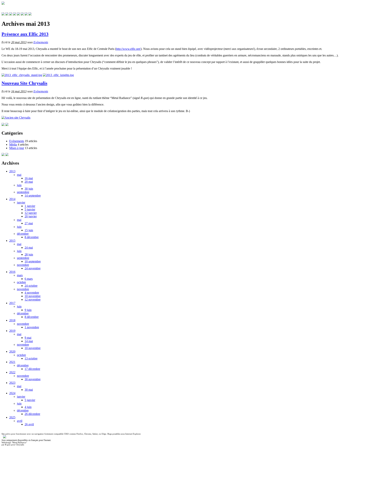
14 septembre (33, 195)
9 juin (28, 310)
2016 (12, 271)
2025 (12, 417)
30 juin (29, 188)
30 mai (29, 389)
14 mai (29, 341)
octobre (21, 282)
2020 (12, 351)
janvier (21, 202)
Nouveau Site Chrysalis (24, 83)
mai (19, 174)
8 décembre (32, 237)
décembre (23, 233)
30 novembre (33, 379)
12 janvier (31, 213)
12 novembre (33, 299)
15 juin (29, 230)
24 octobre (31, 285)
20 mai (29, 181)
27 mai (29, 223)
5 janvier (30, 209)
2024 (12, 393)
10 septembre (33, 261)
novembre (23, 264)
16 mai (29, 178)
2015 (12, 240)
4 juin (28, 407)
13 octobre (31, 358)
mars (20, 275)
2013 (12, 171)
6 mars (29, 278)
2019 (12, 330)
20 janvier (31, 216)
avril (19, 420)
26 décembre (32, 414)
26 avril (29, 424)
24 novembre (33, 268)
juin (19, 185)
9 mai (28, 337)
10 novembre (33, 296)
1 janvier (30, 206)
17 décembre (32, 368)
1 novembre (32, 327)
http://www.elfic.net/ (128, 48)
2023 (12, 382)
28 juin (29, 254)
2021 (12, 362)
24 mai (29, 247)
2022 (12, 372)
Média (13, 144)
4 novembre (32, 292)
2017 (12, 303)
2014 (12, 199)
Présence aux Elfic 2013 (25, 34)
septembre (23, 192)
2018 (12, 320)
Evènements (40, 42)
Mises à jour (16, 148)
